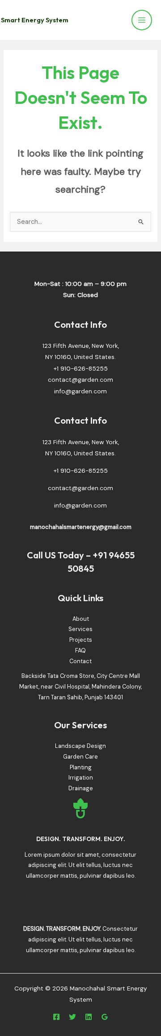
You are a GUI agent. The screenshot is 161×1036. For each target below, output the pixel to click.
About (80, 619)
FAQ (80, 650)
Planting (81, 767)
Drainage (80, 788)
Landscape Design (80, 746)
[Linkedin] (88, 1016)
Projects (80, 640)
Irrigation (80, 777)
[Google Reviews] (104, 1016)
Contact (80, 661)
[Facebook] (56, 1016)
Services (80, 629)
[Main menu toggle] (141, 20)
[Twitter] (72, 1016)
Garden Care (80, 756)
